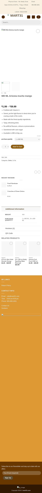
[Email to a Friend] (13, 164)
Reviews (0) (10, 228)
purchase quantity (6, 139)
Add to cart (17, 147)
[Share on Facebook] (6, 164)
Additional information (14, 209)
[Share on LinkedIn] (20, 164)
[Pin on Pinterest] (17, 164)
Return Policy (6, 285)
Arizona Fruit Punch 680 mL (33, 260)
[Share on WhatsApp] (3, 164)
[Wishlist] (28, 17)
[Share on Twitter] (10, 164)
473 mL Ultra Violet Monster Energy (7, 260)
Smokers (4, 308)
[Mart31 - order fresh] (15, 17)
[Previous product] (7, 102)
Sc (5, 93)
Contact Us (5, 305)
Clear (39, 136)
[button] (3, 17)
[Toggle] (3, 209)
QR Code (9, 233)
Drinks (10, 160)
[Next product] (3, 102)
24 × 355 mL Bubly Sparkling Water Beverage (21, 261)
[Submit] (38, 22)
